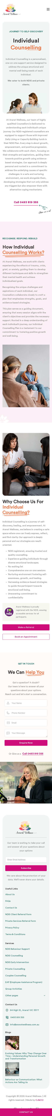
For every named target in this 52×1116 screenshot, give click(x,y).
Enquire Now (26, 743)
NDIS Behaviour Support (17, 949)
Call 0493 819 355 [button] (26, 202)
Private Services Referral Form (20, 921)
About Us (10, 894)
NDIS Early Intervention (17, 962)
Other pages (11, 995)
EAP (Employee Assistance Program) (23, 982)
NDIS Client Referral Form (18, 914)
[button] (22, 1017)
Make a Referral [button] (26, 627)
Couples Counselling (15, 975)
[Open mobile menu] (48, 9)
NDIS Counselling (14, 956)
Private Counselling (15, 969)
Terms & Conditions (15, 934)
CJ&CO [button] (39, 1100)
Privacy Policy (12, 928)
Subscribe (26, 868)
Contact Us (11, 908)
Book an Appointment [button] (26, 637)
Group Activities (13, 989)
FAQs (8, 901)
